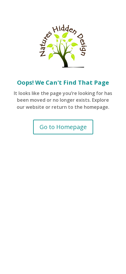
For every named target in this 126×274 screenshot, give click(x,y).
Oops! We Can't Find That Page (63, 82)
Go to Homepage (63, 127)
